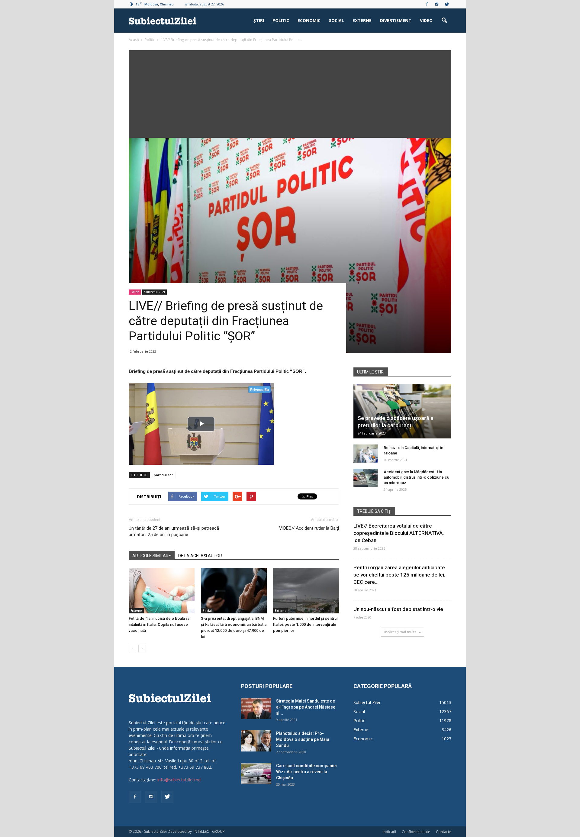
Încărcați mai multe (400, 632)
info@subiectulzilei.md (179, 780)
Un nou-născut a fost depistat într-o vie (398, 609)
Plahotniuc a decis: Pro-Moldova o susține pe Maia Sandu (302, 739)
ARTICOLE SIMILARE (151, 555)
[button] (444, 20)
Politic (280, 20)
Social (336, 20)
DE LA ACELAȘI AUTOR (200, 555)
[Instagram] (436, 4)
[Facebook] (426, 4)
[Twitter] (446, 4)
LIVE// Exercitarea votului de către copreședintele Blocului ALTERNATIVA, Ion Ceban (398, 533)
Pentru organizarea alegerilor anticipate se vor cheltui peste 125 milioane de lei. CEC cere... (399, 574)
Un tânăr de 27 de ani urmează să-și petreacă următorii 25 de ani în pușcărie (174, 531)
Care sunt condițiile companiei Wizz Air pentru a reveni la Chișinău (306, 771)
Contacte (443, 831)
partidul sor (163, 475)
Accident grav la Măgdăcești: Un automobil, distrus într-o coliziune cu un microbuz (416, 477)
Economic (309, 20)
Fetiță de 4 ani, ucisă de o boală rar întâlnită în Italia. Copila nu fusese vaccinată (160, 624)
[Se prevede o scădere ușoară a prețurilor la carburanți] (402, 411)
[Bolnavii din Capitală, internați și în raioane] (365, 453)
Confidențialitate (416, 831)
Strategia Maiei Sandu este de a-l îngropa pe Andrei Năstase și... (305, 707)
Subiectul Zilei (154, 292)
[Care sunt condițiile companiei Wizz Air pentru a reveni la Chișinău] (256, 773)
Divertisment (395, 20)
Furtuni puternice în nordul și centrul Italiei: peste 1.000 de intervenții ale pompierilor (305, 624)
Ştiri (258, 20)
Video (426, 20)
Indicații (389, 831)
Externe (362, 20)
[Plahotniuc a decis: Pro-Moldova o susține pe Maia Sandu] (256, 740)
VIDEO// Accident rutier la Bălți (309, 528)
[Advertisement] (290, 92)
